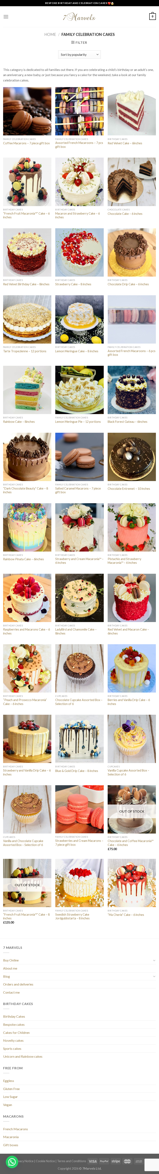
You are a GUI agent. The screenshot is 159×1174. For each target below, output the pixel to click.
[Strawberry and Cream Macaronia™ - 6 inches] (79, 527)
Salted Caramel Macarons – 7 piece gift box (78, 490)
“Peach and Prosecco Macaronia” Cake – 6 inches (25, 702)
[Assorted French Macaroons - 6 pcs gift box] (132, 319)
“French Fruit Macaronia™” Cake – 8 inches (26, 916)
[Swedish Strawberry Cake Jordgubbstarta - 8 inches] (79, 883)
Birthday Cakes (14, 1016)
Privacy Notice (24, 1161)
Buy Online (11, 960)
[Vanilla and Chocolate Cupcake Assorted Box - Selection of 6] (27, 809)
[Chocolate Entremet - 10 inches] (132, 457)
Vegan (7, 1105)
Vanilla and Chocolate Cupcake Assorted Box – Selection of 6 (23, 843)
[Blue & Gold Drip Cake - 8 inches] (79, 739)
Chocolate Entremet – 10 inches (129, 488)
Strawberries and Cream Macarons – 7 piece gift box (79, 842)
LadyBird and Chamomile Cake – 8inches (76, 631)
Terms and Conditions (71, 1161)
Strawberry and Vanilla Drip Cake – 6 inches (27, 772)
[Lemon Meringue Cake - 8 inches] (79, 319)
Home (50, 34)
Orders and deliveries (18, 984)
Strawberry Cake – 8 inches (73, 284)
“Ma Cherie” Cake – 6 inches (126, 914)
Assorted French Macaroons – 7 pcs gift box (79, 144)
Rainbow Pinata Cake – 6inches (23, 559)
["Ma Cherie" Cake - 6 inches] (132, 883)
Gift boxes (10, 1145)
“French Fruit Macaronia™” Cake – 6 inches (26, 215)
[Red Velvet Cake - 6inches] (132, 111)
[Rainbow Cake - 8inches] (27, 390)
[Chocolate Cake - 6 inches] (132, 182)
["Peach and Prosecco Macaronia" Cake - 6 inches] (27, 668)
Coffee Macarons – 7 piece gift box (26, 143)
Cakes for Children (16, 1032)
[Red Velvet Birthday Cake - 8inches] (27, 252)
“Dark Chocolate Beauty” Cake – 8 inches (25, 490)
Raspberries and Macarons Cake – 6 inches (26, 631)
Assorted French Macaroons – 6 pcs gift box (131, 353)
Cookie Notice (45, 1161)
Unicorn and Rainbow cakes (22, 1056)
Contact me (11, 992)
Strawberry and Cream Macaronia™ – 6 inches (79, 561)
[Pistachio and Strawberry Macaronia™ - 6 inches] (132, 527)
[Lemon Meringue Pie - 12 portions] (79, 390)
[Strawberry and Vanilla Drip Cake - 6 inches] (27, 739)
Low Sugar (10, 1097)
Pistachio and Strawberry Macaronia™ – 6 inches (124, 561)
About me (10, 968)
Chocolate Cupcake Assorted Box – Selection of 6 (78, 702)
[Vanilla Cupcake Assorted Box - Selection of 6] (132, 739)
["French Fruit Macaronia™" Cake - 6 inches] (27, 182)
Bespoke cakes (14, 1024)
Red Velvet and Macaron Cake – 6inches (128, 631)
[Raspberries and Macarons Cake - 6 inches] (27, 598)
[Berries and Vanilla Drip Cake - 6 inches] (132, 668)
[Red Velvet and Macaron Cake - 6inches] (132, 598)
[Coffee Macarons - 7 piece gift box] (27, 111)
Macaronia (11, 1137)
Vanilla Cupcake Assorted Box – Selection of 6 (128, 772)
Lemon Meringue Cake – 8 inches (76, 351)
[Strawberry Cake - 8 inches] (79, 252)
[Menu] (6, 16)
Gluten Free (11, 1089)
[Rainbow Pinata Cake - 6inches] (27, 527)
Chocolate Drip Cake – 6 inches (128, 284)
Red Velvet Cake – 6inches (125, 143)
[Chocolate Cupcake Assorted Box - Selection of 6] (79, 668)
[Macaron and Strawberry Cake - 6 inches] (79, 182)
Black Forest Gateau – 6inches (127, 421)
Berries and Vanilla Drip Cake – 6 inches (129, 702)
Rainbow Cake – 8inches (19, 421)
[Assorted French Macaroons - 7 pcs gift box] (79, 111)
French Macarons (15, 1129)
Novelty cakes (13, 1040)
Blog (6, 976)
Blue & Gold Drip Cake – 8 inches (76, 771)
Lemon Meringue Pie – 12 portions (78, 421)
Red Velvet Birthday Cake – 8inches (26, 284)
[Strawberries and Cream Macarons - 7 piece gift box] (79, 809)
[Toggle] (154, 960)
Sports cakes (12, 1048)
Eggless (8, 1081)
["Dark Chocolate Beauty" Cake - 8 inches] (27, 457)
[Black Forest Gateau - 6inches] (132, 390)
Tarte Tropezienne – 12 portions (24, 351)
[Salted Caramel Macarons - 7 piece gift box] (79, 457)
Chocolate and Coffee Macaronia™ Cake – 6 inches (130, 843)
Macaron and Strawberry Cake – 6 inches (77, 215)
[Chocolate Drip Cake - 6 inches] (132, 252)
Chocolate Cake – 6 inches (125, 213)
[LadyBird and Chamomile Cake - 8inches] (79, 598)
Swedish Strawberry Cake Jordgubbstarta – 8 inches (72, 916)
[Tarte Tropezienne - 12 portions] (27, 319)
